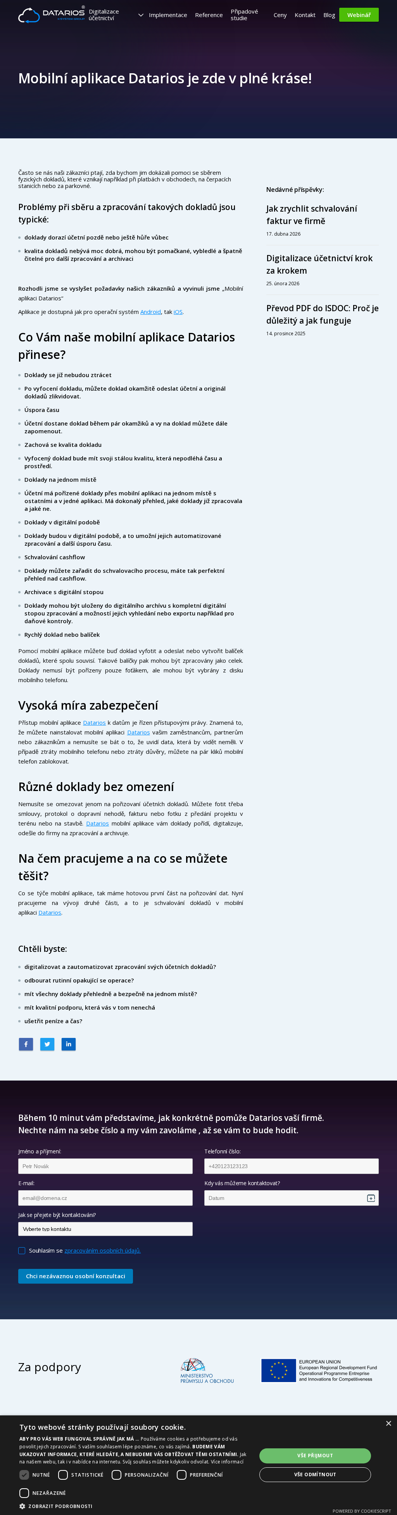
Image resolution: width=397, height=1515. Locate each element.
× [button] (388, 1424)
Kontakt (305, 15)
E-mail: (26, 1183)
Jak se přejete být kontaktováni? (57, 1215)
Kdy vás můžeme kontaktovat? (242, 1183)
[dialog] (198, 1465)
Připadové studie (244, 15)
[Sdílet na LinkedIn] (68, 1044)
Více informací (227, 1461)
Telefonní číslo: (222, 1151)
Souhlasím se (45, 1250)
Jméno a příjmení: (39, 1151)
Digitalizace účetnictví (104, 15)
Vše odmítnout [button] (315, 1474)
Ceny (280, 15)
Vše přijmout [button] (315, 1455)
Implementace (168, 15)
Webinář (359, 15)
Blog (329, 15)
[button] (134, 1505)
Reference (209, 15)
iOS (178, 311)
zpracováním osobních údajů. (102, 1250)
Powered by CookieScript (362, 1511)
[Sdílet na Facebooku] (26, 1044)
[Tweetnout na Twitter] (47, 1044)
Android (150, 311)
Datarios (94, 722)
